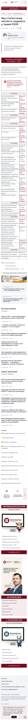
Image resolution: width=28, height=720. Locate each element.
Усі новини (4, 311)
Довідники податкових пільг (9, 461)
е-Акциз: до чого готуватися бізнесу (11, 547)
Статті (9, 13)
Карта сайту (5, 684)
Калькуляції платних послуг (9, 655)
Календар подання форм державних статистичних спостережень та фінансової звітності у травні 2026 (15, 83)
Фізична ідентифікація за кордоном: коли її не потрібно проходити (14, 334)
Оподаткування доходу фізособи (17, 495)
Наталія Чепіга (13, 35)
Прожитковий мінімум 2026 (9, 470)
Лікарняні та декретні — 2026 (9, 545)
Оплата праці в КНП (7, 661)
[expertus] (14, 2)
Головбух (3, 13)
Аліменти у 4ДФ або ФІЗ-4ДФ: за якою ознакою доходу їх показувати (14, 411)
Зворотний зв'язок (7, 681)
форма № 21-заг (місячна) (22, 128)
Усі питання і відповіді (7, 374)
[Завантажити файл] (5, 81)
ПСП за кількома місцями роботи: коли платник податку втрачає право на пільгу (13, 381)
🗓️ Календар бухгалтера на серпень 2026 (13, 433)
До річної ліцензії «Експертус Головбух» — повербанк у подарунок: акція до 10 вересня (12, 362)
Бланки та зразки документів (12, 268)
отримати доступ (14, 552)
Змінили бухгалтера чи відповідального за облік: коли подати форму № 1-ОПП (12, 343)
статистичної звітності (11, 69)
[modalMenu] (25, 2)
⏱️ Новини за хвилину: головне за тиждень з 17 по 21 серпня (13, 325)
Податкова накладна (7, 609)
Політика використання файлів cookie (13, 686)
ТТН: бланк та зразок (7, 614)
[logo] (5, 2)
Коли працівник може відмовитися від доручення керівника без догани (14, 353)
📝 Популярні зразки (7, 438)
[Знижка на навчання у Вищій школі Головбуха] (14, 279)
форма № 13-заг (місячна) (22, 221)
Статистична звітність (10, 265)
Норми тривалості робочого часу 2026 (12, 466)
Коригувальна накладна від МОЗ (10, 658)
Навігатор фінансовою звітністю (6, 496)
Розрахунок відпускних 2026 (9, 603)
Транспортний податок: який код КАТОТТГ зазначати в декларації (13, 390)
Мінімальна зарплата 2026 (9, 474)
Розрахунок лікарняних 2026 (9, 600)
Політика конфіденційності (9, 689)
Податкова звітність (18, 13)
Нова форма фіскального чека (9, 536)
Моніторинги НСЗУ (7, 652)
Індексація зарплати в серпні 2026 (10, 542)
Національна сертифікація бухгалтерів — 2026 (14, 60)
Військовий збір (6, 611)
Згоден (14, 717)
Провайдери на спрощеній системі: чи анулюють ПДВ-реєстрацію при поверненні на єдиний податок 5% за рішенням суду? (13, 400)
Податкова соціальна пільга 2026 (11, 483)
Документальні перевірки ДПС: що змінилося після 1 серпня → (14, 8)
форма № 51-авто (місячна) (22, 166)
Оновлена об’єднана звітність (9, 539)
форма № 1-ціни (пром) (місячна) (23, 111)
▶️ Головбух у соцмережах (9, 442)
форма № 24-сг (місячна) (22, 98)
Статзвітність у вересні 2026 (9, 453)
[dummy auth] (21, 2)
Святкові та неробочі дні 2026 (10, 479)
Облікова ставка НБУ (7, 457)
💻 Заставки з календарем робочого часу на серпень (13, 447)
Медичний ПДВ (6, 649)
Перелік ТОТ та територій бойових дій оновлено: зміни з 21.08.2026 (13, 317)
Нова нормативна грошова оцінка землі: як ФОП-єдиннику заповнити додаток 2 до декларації (13, 420)
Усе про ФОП (5, 606)
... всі (22, 268)
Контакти (4, 678)
